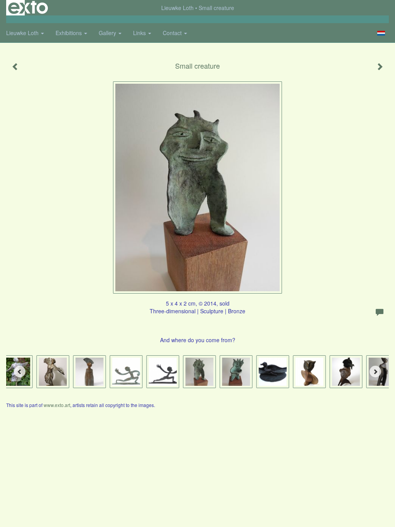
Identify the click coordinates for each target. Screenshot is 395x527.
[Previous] (19, 371)
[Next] (375, 371)
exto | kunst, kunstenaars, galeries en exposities (28, 7)
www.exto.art (57, 405)
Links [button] (140, 33)
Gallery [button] (108, 33)
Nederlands (380, 33)
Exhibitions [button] (69, 33)
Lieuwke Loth (177, 8)
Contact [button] (173, 33)
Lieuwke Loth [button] (23, 33)
